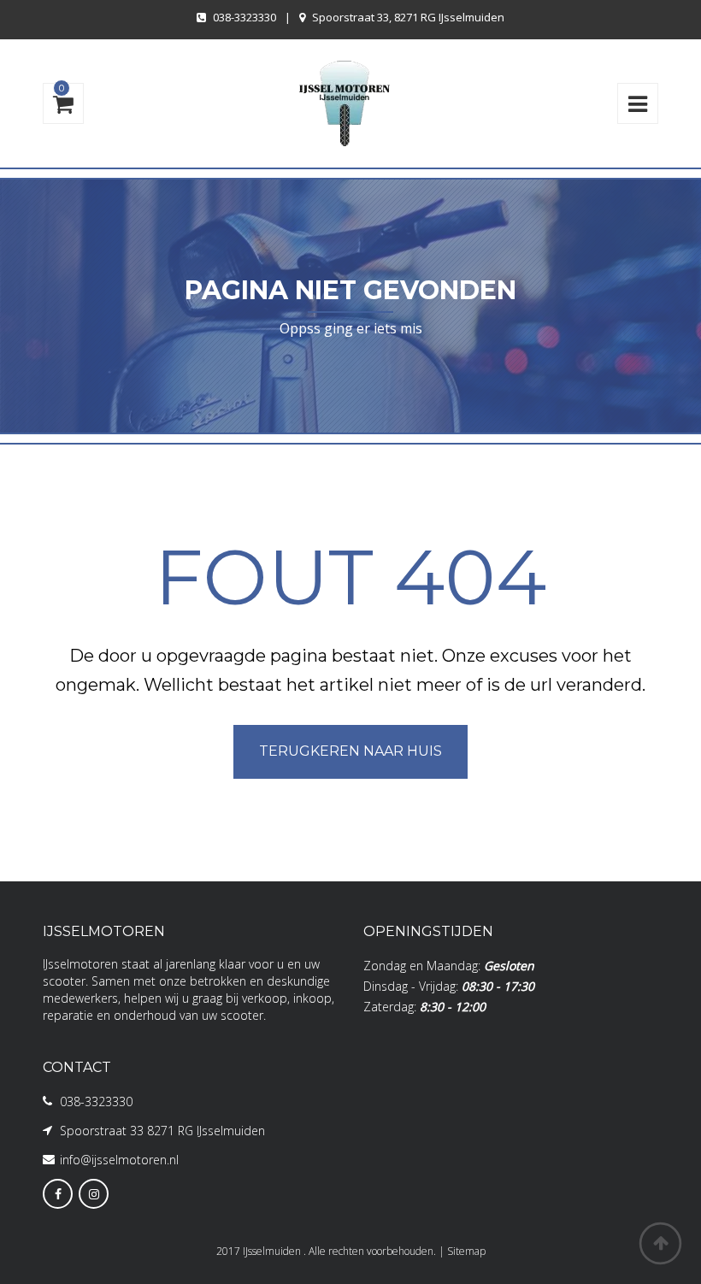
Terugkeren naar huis (350, 751)
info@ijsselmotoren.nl (119, 1159)
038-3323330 (244, 17)
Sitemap (466, 1251)
